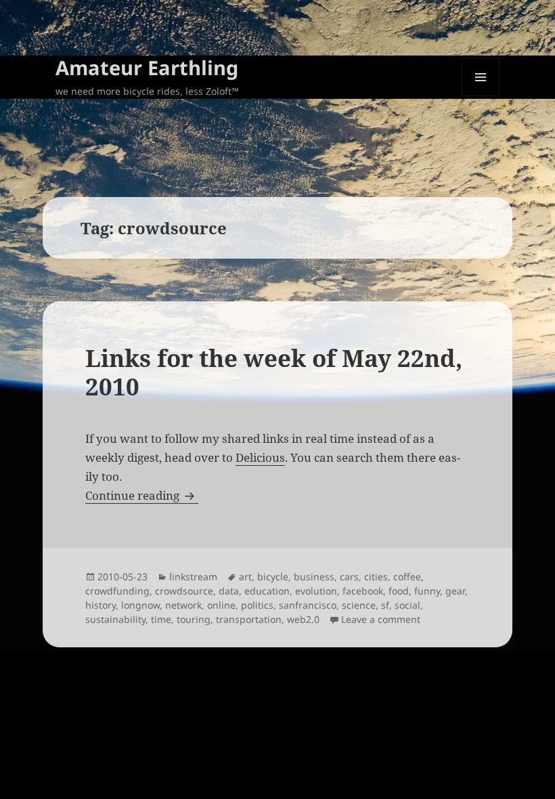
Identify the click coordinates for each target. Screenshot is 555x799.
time (161, 619)
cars (349, 576)
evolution (316, 590)
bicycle (272, 576)
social (407, 605)
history (100, 605)
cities (376, 576)
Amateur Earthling (147, 67)
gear (455, 590)
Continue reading (141, 495)
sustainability (115, 619)
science (359, 605)
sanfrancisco (307, 605)
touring (193, 619)
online (221, 605)
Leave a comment (380, 619)
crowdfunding (117, 590)
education (267, 590)
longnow (140, 605)
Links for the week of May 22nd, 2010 (273, 372)
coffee (407, 576)
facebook (362, 590)
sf (385, 605)
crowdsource (184, 590)
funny (427, 590)
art (245, 576)
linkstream (193, 576)
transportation (249, 619)
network (183, 605)
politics (257, 605)
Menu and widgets (481, 95)
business (314, 576)
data (229, 590)
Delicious (260, 457)
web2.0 (303, 619)
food (398, 590)
